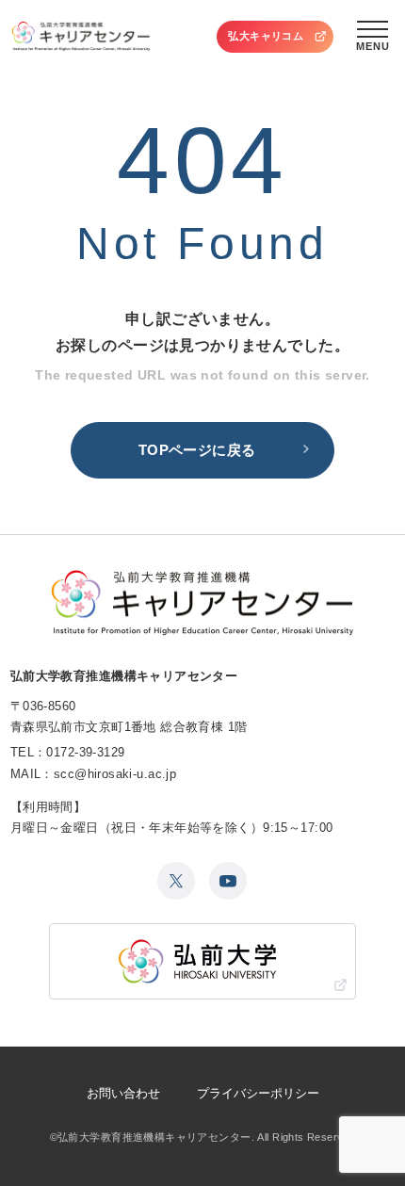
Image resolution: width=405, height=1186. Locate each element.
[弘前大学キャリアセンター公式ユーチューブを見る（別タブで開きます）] (228, 881)
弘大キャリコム (265, 35)
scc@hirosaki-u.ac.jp (115, 774)
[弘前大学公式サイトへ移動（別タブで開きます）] (203, 961)
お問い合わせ (123, 1093)
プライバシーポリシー (258, 1093)
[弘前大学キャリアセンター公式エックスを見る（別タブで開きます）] (176, 881)
